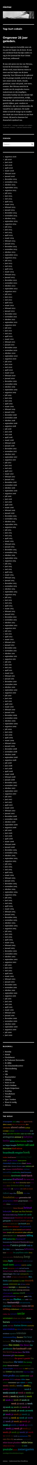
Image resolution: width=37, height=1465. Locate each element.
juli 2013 (8, 597)
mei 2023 (8, 266)
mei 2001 (8, 1004)
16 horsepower (7, 1122)
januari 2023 (10, 277)
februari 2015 (10, 544)
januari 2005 (10, 881)
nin (19, 1284)
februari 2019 (10, 409)
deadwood (17, 1179)
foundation (9, 1197)
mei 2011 (8, 667)
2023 (17, 1122)
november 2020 (11, 350)
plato (11, 1299)
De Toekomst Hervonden (14, 1060)
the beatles (7, 1341)
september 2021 (11, 322)
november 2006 (11, 819)
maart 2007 (9, 808)
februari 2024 (10, 241)
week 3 (20, 1385)
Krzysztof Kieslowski (20, 1242)
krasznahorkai (7, 1242)
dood (17, 1183)
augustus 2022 (10, 291)
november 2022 (11, 283)
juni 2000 (8, 1035)
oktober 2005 (10, 856)
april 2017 (8, 471)
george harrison (8, 1201)
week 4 (27, 1385)
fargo (11, 1193)
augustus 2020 (10, 359)
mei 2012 (8, 634)
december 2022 (11, 280)
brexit (5, 1160)
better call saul (25, 1145)
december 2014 (11, 550)
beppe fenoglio (11, 1145)
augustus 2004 (10, 895)
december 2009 (11, 715)
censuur (14, 1160)
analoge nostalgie (18, 125)
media (17, 1268)
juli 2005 (8, 864)
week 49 (15, 1432)
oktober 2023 (10, 252)
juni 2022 (8, 297)
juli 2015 (8, 530)
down (8, 1186)
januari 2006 (10, 847)
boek (26, 1152)
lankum (12, 1249)
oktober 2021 (10, 319)
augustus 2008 (10, 760)
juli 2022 (8, 294)
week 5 (6, 1389)
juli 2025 (8, 193)
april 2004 (9, 906)
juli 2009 (8, 729)
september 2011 (11, 656)
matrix (23, 1265)
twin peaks (9, 1375)
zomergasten (26, 1449)
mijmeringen (7, 1274)
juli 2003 (8, 931)
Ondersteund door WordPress (18, 1461)
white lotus (27, 1442)
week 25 (18, 1407)
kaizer (15, 1236)
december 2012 (11, 617)
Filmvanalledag (11, 1069)
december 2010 (11, 682)
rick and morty (25, 1303)
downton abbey (17, 1185)
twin (32, 1372)
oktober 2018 (10, 421)
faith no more (28, 1189)
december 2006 (11, 816)
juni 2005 (8, 867)
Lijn (6, 1074)
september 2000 (11, 1027)
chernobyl (7, 1163)
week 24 (9, 1407)
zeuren (15, 1450)
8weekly (8, 1052)
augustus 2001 (10, 996)
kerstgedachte (21, 1236)
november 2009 (11, 718)
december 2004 (11, 884)
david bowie (16, 1176)
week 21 (15, 1403)
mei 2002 (8, 971)
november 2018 (11, 418)
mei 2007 (8, 802)
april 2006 (9, 839)
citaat (24, 1163)
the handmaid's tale (22, 1348)
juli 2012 (8, 631)
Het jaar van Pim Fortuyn (22, 1211)
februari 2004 (10, 912)
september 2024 (11, 221)
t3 (15, 1329)
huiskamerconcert (9, 1218)
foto (28, 1193)
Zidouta (8, 1105)
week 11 (21, 1393)
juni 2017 (8, 465)
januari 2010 (9, 712)
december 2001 (11, 985)
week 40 (26, 1421)
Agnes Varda (28, 1122)
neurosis (5, 1284)
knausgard (20, 1239)
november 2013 (11, 586)
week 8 (27, 1389)
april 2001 (8, 1007)
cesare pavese (22, 1160)
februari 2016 (10, 510)
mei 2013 (8, 603)
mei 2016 (8, 502)
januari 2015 (9, 547)
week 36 (23, 1418)
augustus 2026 (10, 157)
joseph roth (10, 1232)
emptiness (16, 1189)
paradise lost (29, 1293)
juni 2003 (8, 934)
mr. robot (7, 1277)
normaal (5, 1287)
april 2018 (8, 437)
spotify (5, 1326)
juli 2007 (8, 797)
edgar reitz (7, 1189)
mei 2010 (8, 701)
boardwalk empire (13, 1152)
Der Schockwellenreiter (14, 1066)
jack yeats (29, 1221)
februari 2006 (10, 844)
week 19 (25, 1400)
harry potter (14, 1204)
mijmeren (6, 127)
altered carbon (18, 1127)
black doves (7, 1149)
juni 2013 (8, 600)
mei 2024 (8, 232)
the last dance (17, 1352)
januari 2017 (9, 479)
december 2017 (10, 449)
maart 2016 (9, 508)
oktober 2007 (10, 788)
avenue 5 (19, 1137)
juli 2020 (8, 362)
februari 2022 (10, 308)
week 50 (24, 1432)
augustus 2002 (10, 962)
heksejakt (7, 1211)
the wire (18, 1362)
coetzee (28, 1166)
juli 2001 (8, 999)
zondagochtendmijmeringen (13, 1453)
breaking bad (24, 1157)
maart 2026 (9, 171)
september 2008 (11, 757)
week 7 (20, 1389)
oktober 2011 (10, 653)
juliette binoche (8, 1236)
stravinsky (30, 1326)
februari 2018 (10, 443)
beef (28, 1141)
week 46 (18, 1428)
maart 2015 (9, 541)
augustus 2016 (10, 493)
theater (20, 1337)
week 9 (6, 1393)
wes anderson (18, 1439)
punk (23, 1299)
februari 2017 (10, 477)
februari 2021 (10, 342)
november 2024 (11, 216)
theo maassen (19, 1355)
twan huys (27, 1372)
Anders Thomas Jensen (22, 1131)
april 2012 (8, 637)
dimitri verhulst (8, 1183)
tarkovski (26, 1329)
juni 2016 (8, 499)
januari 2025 (10, 210)
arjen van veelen (26, 1134)
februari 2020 (10, 376)
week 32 (18, 1414)
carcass (9, 1160)
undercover (24, 1376)
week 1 (6, 1385)
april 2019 (9, 404)
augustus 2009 (10, 726)
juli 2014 (8, 564)
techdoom (6, 1333)
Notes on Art (10, 1083)
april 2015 (8, 538)
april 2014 (8, 572)
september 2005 (11, 858)
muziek (29, 1280)
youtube (8, 1449)
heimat (28, 1207)
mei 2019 (8, 401)
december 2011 (10, 648)
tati (31, 1329)
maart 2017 (9, 474)
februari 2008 (10, 777)
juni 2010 (8, 698)
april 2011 (8, 670)
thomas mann (18, 1368)
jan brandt (22, 1224)
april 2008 (9, 771)
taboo (19, 1329)
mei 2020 (8, 367)
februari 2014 (10, 578)
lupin (10, 1261)
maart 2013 (9, 609)
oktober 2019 (10, 387)
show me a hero (19, 1318)
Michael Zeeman (8, 1271)
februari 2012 (10, 642)
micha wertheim (20, 1271)
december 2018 (11, 415)
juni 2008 (8, 766)
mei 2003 (8, 937)
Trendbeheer (10, 1094)
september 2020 (11, 356)
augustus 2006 (10, 827)
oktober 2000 (10, 1024)
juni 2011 (8, 665)
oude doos (16, 1293)
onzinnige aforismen (23, 1290)
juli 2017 (8, 463)
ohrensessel (22, 1287)
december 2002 (11, 951)
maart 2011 (9, 673)
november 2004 (11, 886)
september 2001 (11, 993)
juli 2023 (8, 261)
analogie (11, 1131)
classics (28, 1163)
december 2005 (11, 850)
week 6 (13, 1389)
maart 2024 (9, 238)
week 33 (26, 1414)
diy (14, 1183)
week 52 (9, 1436)
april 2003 (9, 940)
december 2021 (11, 314)
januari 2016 (10, 513)
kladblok (9, 1239)
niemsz (7, 7)
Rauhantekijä (13, 1302)
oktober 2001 (10, 990)
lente (4, 1253)
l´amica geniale (18, 1261)
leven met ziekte (8, 1257)
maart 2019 (9, 406)
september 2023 (11, 255)
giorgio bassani (23, 1201)
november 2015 (11, 519)
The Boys (16, 1341)
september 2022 (11, 289)
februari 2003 (10, 945)
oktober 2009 (10, 721)
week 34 (7, 1418)
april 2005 (9, 872)
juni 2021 (8, 331)
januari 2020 (10, 378)
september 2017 (11, 457)
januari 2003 (10, 948)
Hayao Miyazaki (18, 1208)
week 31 (9, 1414)
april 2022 (9, 303)
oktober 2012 (10, 623)
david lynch (26, 1175)
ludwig (5, 1261)
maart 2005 (9, 875)
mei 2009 (8, 735)
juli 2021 (8, 328)
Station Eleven (20, 1325)
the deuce (25, 1345)
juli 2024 (8, 227)
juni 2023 (8, 263)
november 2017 (11, 451)
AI (33, 1122)
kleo (14, 1239)
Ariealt (7, 1055)
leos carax (9, 1253)
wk (23, 1446)
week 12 (29, 1393)
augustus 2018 (10, 426)
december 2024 (11, 213)
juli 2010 (8, 696)
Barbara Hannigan (21, 1141)
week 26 (26, 1407)
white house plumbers (12, 1443)
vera (12, 1379)
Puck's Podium (10, 1085)
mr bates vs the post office (19, 1277)
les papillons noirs (21, 1252)
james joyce (14, 1224)
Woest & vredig (11, 1102)
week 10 (14, 1393)
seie (20, 1309)
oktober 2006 (10, 822)
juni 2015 (8, 533)
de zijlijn (8, 1063)
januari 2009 (10, 746)
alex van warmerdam (18, 1124)
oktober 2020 (10, 353)
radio (26, 1299)
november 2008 (11, 752)
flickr (25, 1193)
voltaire (5, 1383)
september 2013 (11, 592)
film (20, 1193)
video (23, 1379)
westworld (27, 1439)
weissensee (24, 1436)
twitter (17, 1376)
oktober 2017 (10, 454)
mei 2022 (8, 300)
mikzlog (8, 1080)
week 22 (23, 1403)
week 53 (17, 1436)
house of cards (25, 1214)
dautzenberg (7, 1176)
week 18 (17, 1400)
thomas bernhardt (24, 1365)
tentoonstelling (9, 1337)
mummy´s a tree (18, 1281)
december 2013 (10, 583)
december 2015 (11, 516)
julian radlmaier (28, 1232)
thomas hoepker (8, 1368)
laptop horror (19, 1249)
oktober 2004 (10, 889)
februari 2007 (10, 811)
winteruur (18, 1446)
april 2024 (9, 235)
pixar (8, 1299)
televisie (21, 1333)
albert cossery (7, 1124)
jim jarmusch (25, 1226)
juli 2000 (8, 1032)
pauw (26, 1296)
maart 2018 (9, 440)
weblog (30, 1383)
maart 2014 (9, 575)
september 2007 (11, 791)
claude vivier (7, 1166)
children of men (16, 1163)
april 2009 (9, 738)
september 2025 (11, 188)
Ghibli (15, 1201)
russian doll (26, 1306)
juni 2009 (8, 732)
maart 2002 (9, 976)
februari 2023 (10, 275)
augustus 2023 (10, 258)
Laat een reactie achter (24, 127)
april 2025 (9, 202)
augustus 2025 (10, 190)
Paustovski (20, 1296)
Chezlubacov (10, 1057)
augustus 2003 (10, 929)
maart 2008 (9, 774)
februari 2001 (10, 1013)
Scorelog (8, 1091)
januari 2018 (9, 446)
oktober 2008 (10, 755)
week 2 (13, 1385)
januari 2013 (9, 614)
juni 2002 (8, 968)
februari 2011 (10, 676)
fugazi (17, 1198)
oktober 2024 (10, 218)
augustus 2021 (10, 325)
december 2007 (11, 783)
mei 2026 (8, 165)
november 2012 (11, 620)
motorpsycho (24, 1274)
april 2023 (9, 269)
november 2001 (11, 987)
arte (33, 1134)
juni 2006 (8, 833)
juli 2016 (8, 496)
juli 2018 (8, 429)
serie (21, 1314)
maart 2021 (9, 339)
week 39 (18, 1421)
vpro (18, 1383)
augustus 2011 (10, 659)
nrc (17, 1287)
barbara (12, 1141)
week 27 (7, 1410)
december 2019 (11, 381)
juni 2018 (8, 432)
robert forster (7, 1306)
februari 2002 (10, 979)
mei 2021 (8, 333)
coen (23, 1166)
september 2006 (11, 825)
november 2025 (11, 182)
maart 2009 (9, 740)
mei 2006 (8, 836)
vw (26, 1383)
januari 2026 (10, 176)
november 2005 (11, 853)
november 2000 (11, 1021)
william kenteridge (9, 1446)
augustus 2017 (10, 460)
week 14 (14, 1396)
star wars (11, 1326)
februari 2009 (10, 743)
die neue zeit (28, 1179)
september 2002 (11, 959)
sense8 (13, 1314)
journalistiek (19, 1232)
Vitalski (8, 1097)
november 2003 (11, 920)
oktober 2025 (10, 185)
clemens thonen (16, 1166)
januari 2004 (10, 914)
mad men (8, 1264)
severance (8, 1318)
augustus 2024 (10, 224)
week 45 (10, 1428)
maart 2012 (9, 639)
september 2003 (11, 926)
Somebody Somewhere (21, 1322)
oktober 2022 (10, 286)
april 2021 (8, 336)
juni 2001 (8, 1001)
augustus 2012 (10, 628)
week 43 (23, 1425)
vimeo (28, 1379)
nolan (28, 1284)
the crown (14, 1345)
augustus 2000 (10, 1030)
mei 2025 (8, 199)
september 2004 (11, 892)
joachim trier (7, 1230)
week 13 (6, 1396)
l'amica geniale (18, 1245)
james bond (6, 1224)
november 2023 (11, 249)
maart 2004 (9, 909)
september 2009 (11, 724)
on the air (13, 1290)
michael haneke (24, 1268)
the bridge (26, 1341)
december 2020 (11, 348)
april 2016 (9, 505)
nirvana (12, 127)
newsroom (13, 1284)
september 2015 (11, 524)
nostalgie (12, 1287)
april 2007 (9, 805)
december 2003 (11, 917)
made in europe (28, 1261)
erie (21, 1189)
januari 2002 (10, 982)
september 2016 (11, 491)
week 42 (15, 1425)
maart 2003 (9, 943)
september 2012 (11, 625)
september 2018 (11, 423)
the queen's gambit (22, 1358)
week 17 (9, 1400)
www (25, 1446)
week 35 (15, 1418)
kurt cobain (28, 125)
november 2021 (11, 317)
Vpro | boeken (10, 1099)
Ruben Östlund (16, 1306)
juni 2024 (8, 230)
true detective (17, 1372)
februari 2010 (10, 710)
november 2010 (11, 684)
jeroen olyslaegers (13, 1227)
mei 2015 (8, 536)
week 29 (24, 1410)
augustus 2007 (10, 794)
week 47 (27, 1428)
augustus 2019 (10, 392)
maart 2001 (9, 1010)
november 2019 (11, 384)
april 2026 (9, 168)
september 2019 (11, 390)
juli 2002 (8, 965)
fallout (6, 1193)
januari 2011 (9, 679)
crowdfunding (15, 1172)
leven (30, 1253)
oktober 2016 (10, 488)
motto (31, 1274)
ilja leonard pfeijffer (18, 1221)
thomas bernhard (13, 1365)
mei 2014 (8, 569)
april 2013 (8, 606)
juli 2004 (8, 898)
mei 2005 (8, 870)
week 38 (9, 1421)
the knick (7, 1352)
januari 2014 (9, 580)
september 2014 (11, 558)
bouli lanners (12, 1157)
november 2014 (11, 552)
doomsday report (25, 1183)
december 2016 (11, 482)
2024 (21, 1122)
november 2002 (11, 954)
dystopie (27, 1186)
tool (26, 1368)
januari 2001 (9, 1016)
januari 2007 (10, 813)
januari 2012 (9, 645)
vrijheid (22, 1383)
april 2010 (8, 704)
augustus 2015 (10, 527)
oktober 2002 (10, 957)
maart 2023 (9, 272)
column (8, 1169)
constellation (17, 1169)
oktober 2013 (10, 589)
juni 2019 (8, 398)
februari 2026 (10, 174)
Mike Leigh (16, 1274)
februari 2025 (10, 207)
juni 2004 (8, 900)
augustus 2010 (10, 693)
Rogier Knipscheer (12, 1088)
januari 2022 (10, 311)
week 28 (15, 1410)
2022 (14, 1122)
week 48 (7, 1432)
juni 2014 (8, 566)
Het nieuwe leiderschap (10, 1215)
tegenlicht (13, 1333)
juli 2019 (8, 395)
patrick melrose (9, 1296)
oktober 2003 (10, 923)
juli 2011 (8, 662)
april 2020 (9, 370)
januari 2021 (9, 345)
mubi (10, 1281)
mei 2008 (8, 769)
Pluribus (17, 1299)
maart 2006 (9, 842)
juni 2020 (8, 364)
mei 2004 (8, 903)
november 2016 (11, 485)
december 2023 (11, 246)
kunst (31, 1242)
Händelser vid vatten (23, 1218)
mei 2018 (8, 435)
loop (27, 1257)
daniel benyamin (26, 1172)
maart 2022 (9, 305)
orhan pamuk (7, 1293)
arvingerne (8, 1137)
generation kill (25, 1198)
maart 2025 (9, 204)
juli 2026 (8, 159)
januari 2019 (10, 412)
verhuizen (17, 1379)
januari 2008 (10, 780)
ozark (22, 1293)
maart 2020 (9, 373)
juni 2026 (8, 162)
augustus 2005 (10, 861)
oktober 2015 (10, 522)
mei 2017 (8, 468)
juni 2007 (8, 799)
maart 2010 (9, 707)
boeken (5, 1157)
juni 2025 (8, 196)
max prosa (11, 1268)
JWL (6, 1071)
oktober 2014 (10, 555)
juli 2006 (8, 830)
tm (24, 1368)
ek (12, 1189)
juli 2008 (8, 763)
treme (9, 1371)
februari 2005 (10, 878)
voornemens (12, 1383)
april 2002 (9, 973)
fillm (14, 1193)
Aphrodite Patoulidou (13, 1134)
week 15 (22, 1396)
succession (9, 1329)
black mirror (17, 1149)
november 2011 (11, 651)
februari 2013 (10, 611)
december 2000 (11, 1018)
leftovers (29, 1249)
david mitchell (7, 1179)
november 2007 (11, 785)
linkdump (18, 1257)
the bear (27, 1337)
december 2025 (11, 179)
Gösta (8, 1204)
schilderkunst (14, 1309)
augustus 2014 (10, 561)
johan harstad (17, 1230)
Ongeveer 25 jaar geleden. (15, 39)
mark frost (17, 1265)
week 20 (7, 1403)
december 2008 (11, 749)
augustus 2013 (10, 595)
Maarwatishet (10, 1077)
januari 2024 (10, 244)
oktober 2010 (10, 687)
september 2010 (11, 690)
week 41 (7, 1425)
